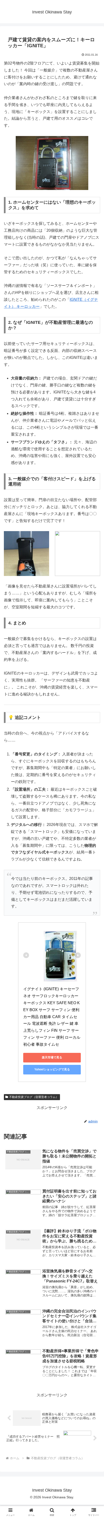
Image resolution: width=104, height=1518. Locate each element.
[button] (94, 940)
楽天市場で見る (52, 1057)
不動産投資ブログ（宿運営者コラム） (34, 1097)
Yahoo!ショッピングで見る (52, 1069)
